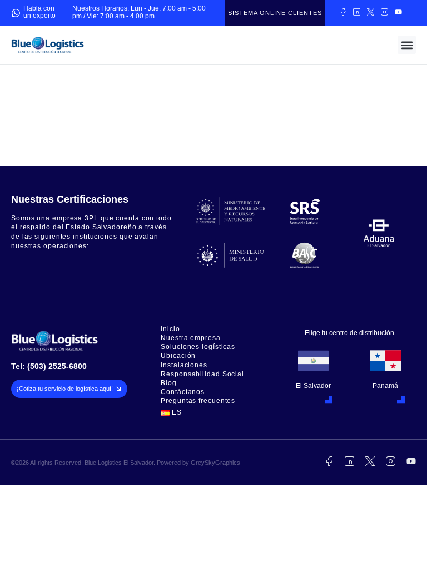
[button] (407, 45)
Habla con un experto (39, 11)
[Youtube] (398, 12)
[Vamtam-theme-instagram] (384, 12)
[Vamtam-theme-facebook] (342, 12)
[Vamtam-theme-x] (370, 12)
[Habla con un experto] (16, 13)
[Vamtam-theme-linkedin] (356, 12)
